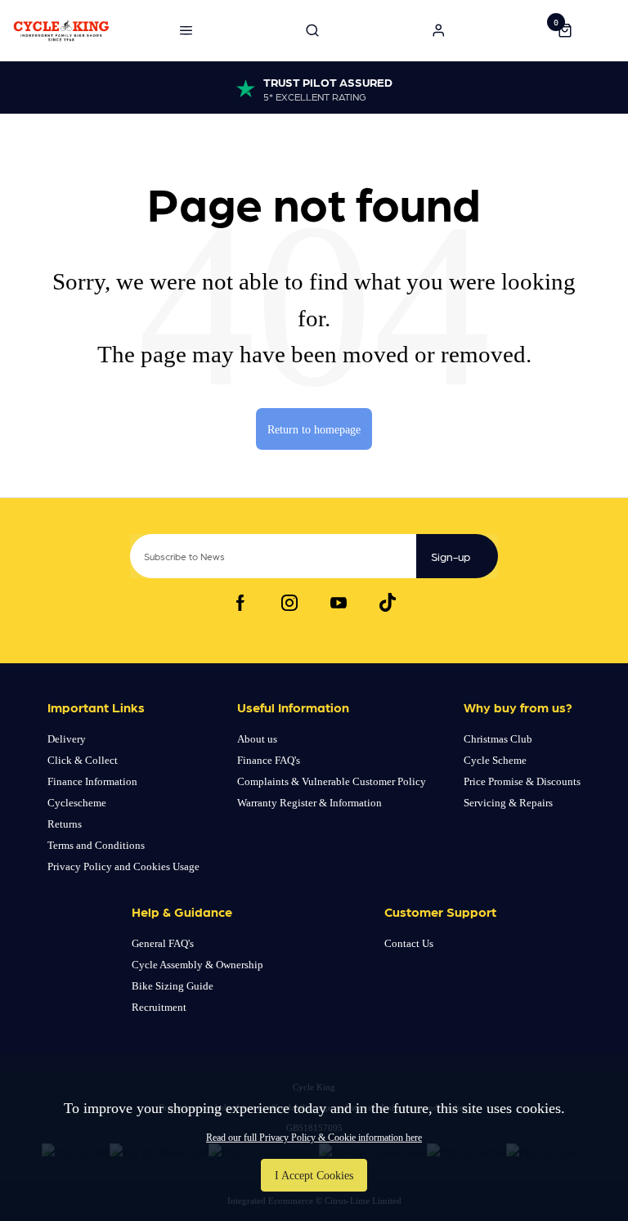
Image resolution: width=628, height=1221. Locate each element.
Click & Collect (82, 760)
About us (257, 739)
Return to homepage (314, 429)
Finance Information (92, 781)
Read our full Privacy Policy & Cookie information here (314, 1137)
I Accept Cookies (314, 1175)
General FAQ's (163, 943)
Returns (64, 824)
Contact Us (408, 943)
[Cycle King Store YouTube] (339, 603)
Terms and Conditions (96, 845)
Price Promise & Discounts (522, 781)
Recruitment (159, 1007)
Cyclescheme (76, 803)
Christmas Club (498, 739)
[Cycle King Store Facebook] (240, 603)
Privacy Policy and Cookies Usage (123, 866)
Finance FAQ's (268, 760)
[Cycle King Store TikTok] (388, 603)
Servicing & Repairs (508, 803)
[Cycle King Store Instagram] (289, 603)
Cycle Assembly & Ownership (197, 964)
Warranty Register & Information (309, 803)
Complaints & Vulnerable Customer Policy (331, 781)
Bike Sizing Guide (172, 986)
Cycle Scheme (495, 760)
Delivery (66, 739)
